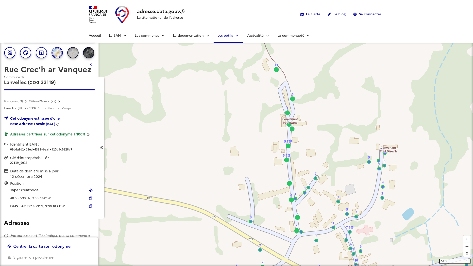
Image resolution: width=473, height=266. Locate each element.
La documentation (188, 35)
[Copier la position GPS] (91, 198)
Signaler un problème (33, 257)
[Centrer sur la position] (91, 190)
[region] (236, 147)
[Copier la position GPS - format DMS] (91, 206)
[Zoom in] (467, 239)
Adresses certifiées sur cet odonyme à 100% (47, 134)
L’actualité (255, 35)
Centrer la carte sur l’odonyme (41, 246)
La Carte (313, 14)
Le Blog (340, 14)
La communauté (290, 35)
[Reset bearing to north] (467, 253)
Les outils (225, 35)
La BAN (115, 35)
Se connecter (370, 14)
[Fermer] (91, 64)
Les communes (147, 35)
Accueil (95, 35)
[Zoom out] (467, 246)
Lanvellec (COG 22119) (20, 108)
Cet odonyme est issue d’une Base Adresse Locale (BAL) (35, 121)
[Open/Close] (101, 148)
